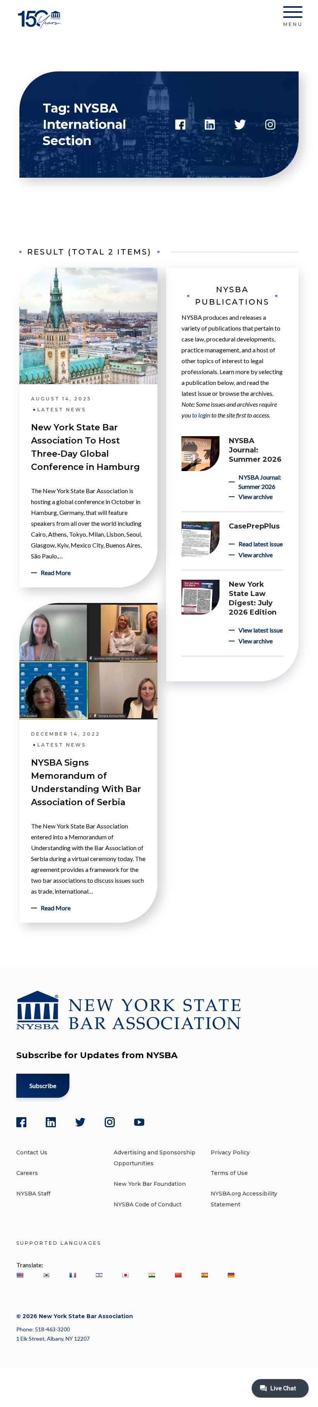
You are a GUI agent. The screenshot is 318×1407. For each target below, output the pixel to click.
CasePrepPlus (254, 526)
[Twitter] (80, 1122)
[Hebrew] (98, 1275)
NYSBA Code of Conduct (147, 1204)
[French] (72, 1275)
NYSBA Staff (33, 1193)
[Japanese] (125, 1275)
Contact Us (31, 1152)
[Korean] (46, 1275)
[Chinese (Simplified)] (178, 1275)
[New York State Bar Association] (40, 25)
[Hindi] (151, 1275)
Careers (27, 1173)
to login (201, 415)
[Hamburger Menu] (292, 13)
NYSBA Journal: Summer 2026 (255, 450)
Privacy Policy (230, 1152)
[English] (19, 1275)
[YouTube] (139, 1122)
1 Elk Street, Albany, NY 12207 (53, 1338)
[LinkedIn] (51, 1122)
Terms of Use (229, 1173)
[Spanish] (204, 1275)
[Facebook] (21, 1122)
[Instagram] (110, 1122)
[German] (230, 1275)
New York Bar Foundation (150, 1183)
